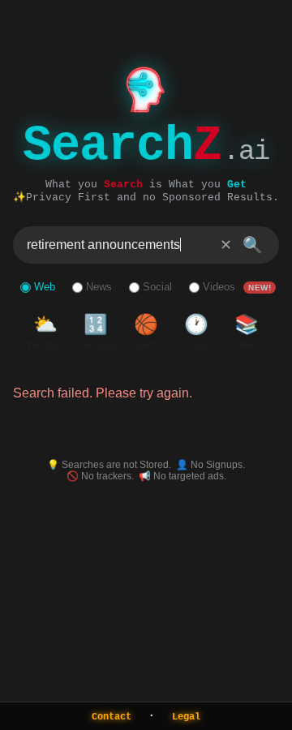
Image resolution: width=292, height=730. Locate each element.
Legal (186, 717)
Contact (111, 717)
